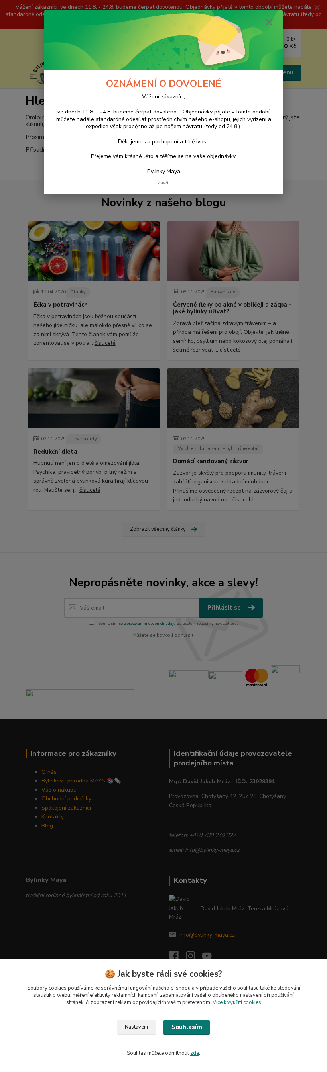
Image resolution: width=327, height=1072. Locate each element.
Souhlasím (186, 1027)
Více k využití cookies (237, 1002)
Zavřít (164, 183)
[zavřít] (268, 22)
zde (194, 1053)
